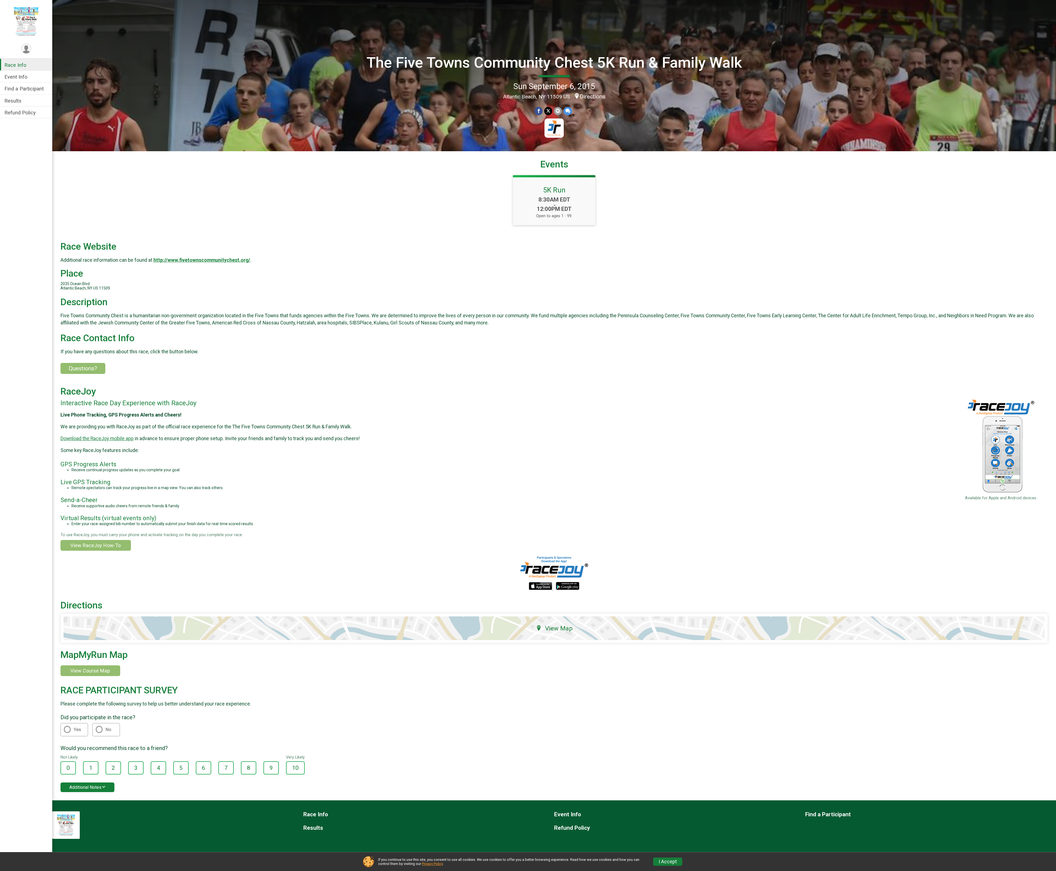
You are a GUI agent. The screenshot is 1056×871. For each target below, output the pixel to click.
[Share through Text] (567, 111)
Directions (593, 96)
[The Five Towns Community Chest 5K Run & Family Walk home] (26, 21)
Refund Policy (20, 112)
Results (12, 101)
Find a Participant (24, 89)
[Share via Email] (558, 111)
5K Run (554, 190)
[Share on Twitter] (548, 111)
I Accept (668, 861)
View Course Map (90, 671)
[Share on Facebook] (539, 111)
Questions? (83, 368)
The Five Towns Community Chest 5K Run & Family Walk (554, 62)
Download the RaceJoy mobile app (97, 438)
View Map (559, 628)
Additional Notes (85, 787)
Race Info (15, 65)
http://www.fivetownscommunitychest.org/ (201, 260)
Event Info (16, 77)
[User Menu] (26, 48)
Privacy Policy (432, 864)
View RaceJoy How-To (95, 545)
